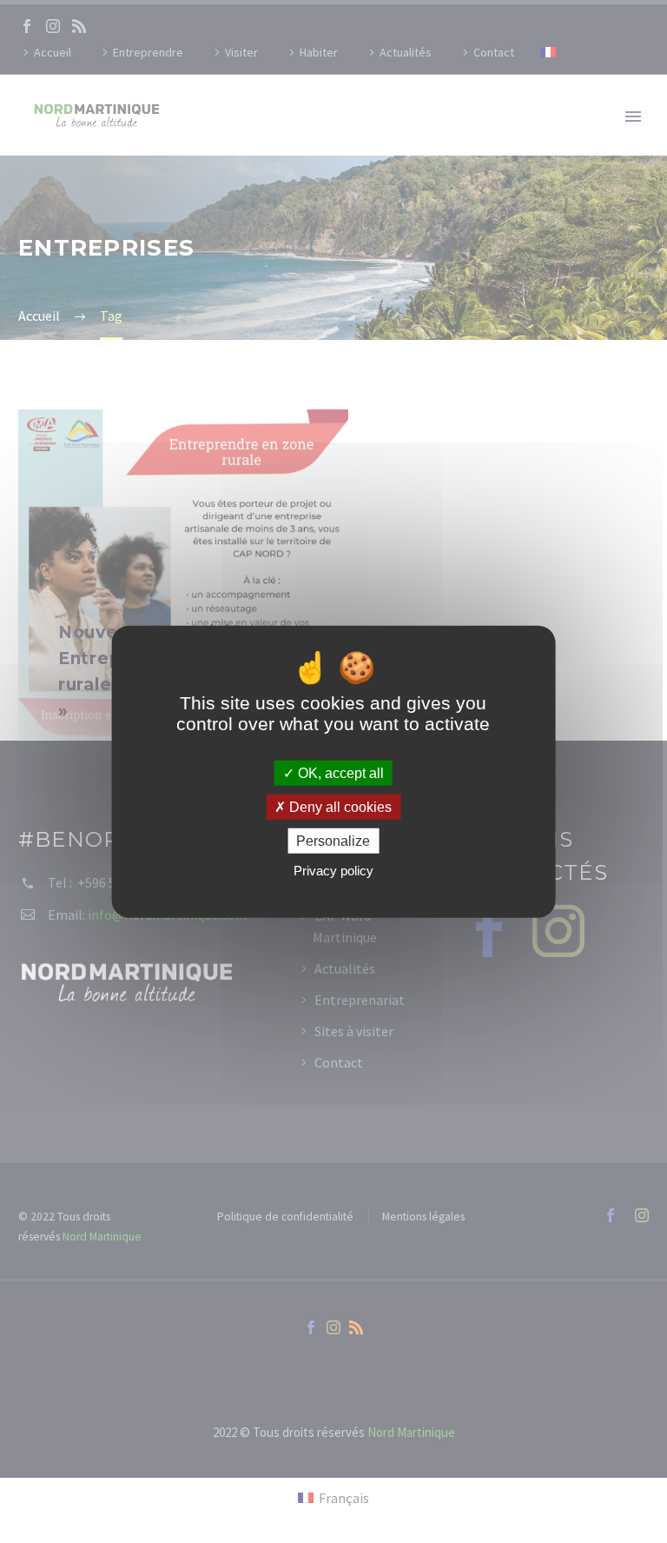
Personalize (333, 841)
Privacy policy (333, 870)
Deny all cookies (339, 806)
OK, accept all (339, 772)
